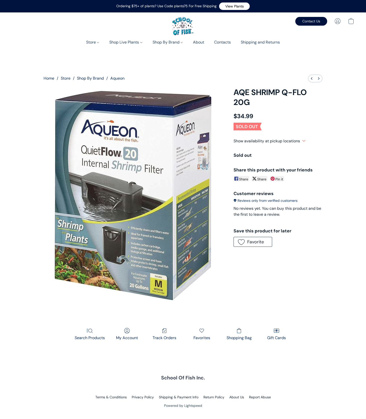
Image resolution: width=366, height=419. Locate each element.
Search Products (90, 337)
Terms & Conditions (111, 397)
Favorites (201, 337)
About (198, 42)
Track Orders (164, 337)
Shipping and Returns (260, 42)
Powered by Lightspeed (183, 405)
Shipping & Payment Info (178, 397)
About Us (236, 397)
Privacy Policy (143, 397)
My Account (127, 337)
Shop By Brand (167, 42)
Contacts (222, 42)
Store (91, 42)
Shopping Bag (239, 337)
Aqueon (117, 78)
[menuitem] (311, 78)
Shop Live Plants (124, 42)
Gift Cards (276, 337)
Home (49, 78)
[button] (234, 6)
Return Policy (213, 397)
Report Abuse (260, 397)
